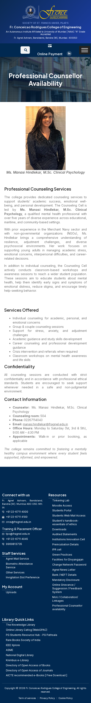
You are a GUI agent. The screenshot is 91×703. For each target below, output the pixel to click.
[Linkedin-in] (69, 53)
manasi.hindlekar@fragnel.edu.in (45, 424)
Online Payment (49, 54)
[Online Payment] (49, 45)
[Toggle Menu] (84, 50)
